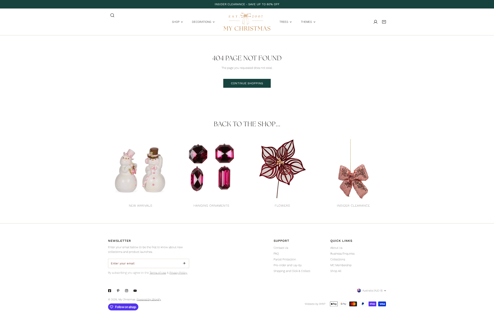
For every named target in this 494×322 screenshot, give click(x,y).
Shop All (335, 271)
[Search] (112, 15)
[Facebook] (109, 291)
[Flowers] (282, 169)
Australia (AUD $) (372, 290)
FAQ (276, 253)
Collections (337, 259)
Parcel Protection (285, 259)
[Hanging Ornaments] (211, 169)
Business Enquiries (342, 253)
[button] (384, 22)
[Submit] (184, 263)
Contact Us (281, 248)
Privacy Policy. (178, 272)
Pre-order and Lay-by (288, 265)
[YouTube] (135, 291)
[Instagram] (126, 291)
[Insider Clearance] (353, 169)
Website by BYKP (315, 303)
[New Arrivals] (140, 169)
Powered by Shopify (149, 299)
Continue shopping (247, 83)
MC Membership (341, 265)
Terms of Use (158, 272)
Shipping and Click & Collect (292, 271)
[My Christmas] (247, 22)
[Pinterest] (118, 291)
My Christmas (126, 299)
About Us (336, 248)
